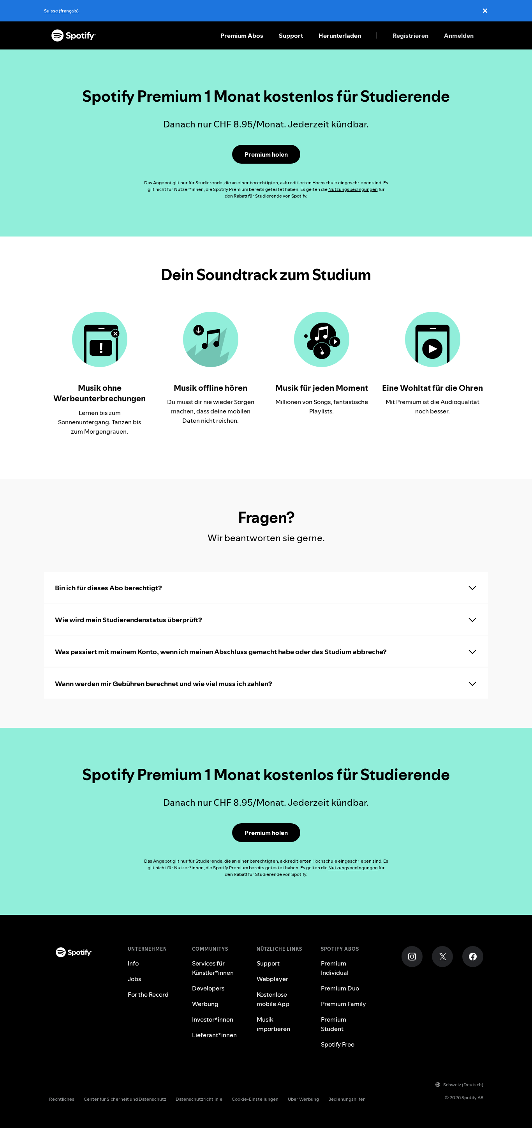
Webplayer (272, 978)
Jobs (134, 978)
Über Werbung (303, 1099)
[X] (442, 956)
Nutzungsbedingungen (353, 189)
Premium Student (333, 1024)
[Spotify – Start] (74, 35)
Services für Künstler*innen (213, 968)
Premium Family (343, 1003)
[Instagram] (412, 956)
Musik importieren (273, 1024)
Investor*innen (212, 1019)
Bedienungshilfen (347, 1099)
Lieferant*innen (214, 1035)
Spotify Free (337, 1044)
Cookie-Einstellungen (255, 1099)
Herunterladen (340, 35)
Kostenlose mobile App (273, 999)
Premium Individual (335, 968)
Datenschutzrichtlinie (199, 1099)
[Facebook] (472, 956)
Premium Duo (340, 988)
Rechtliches (61, 1099)
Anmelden (459, 35)
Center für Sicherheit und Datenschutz (125, 1099)
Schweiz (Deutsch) (463, 1084)
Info (133, 963)
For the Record (148, 994)
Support (291, 35)
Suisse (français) (61, 10)
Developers (208, 988)
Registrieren (410, 35)
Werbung (205, 1003)
